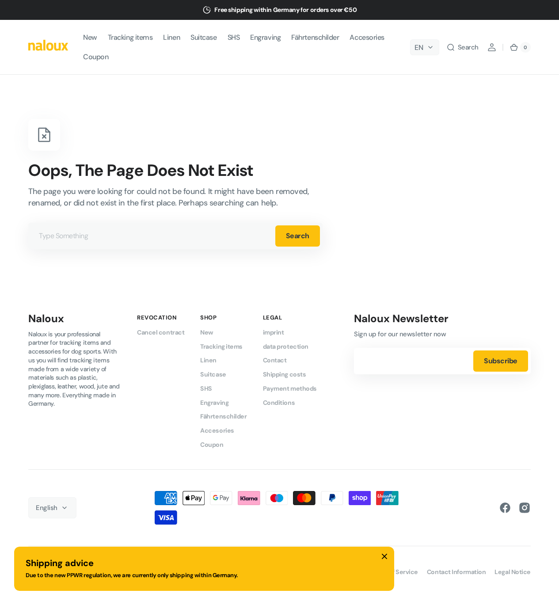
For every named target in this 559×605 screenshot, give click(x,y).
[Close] (384, 556)
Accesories (217, 430)
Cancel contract (160, 332)
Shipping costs (284, 374)
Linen (208, 360)
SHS (206, 388)
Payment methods (290, 388)
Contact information (456, 572)
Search (297, 235)
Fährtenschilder (223, 416)
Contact (275, 360)
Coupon (211, 445)
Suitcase (213, 374)
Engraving (214, 403)
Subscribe (500, 360)
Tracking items (221, 346)
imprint (273, 332)
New (206, 332)
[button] (462, 47)
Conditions (279, 403)
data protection (285, 346)
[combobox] (175, 236)
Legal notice (512, 572)
